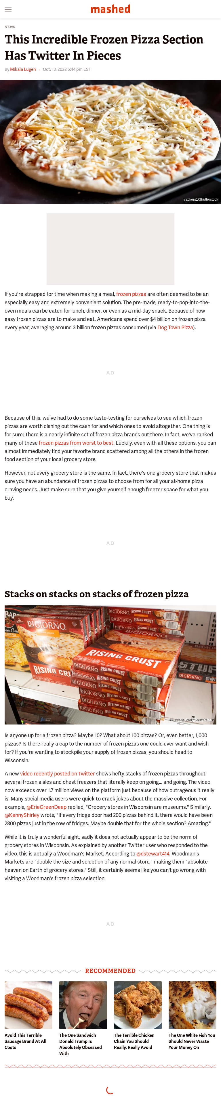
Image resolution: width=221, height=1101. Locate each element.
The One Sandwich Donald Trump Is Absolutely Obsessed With (80, 1044)
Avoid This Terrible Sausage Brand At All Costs (25, 1041)
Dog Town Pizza (175, 327)
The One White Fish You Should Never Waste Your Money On (192, 1041)
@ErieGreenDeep (46, 807)
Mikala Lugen (23, 69)
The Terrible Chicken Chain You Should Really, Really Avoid (134, 1041)
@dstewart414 (152, 853)
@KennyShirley (22, 815)
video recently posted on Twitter (57, 773)
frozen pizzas (131, 294)
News (10, 26)
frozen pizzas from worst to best (76, 443)
